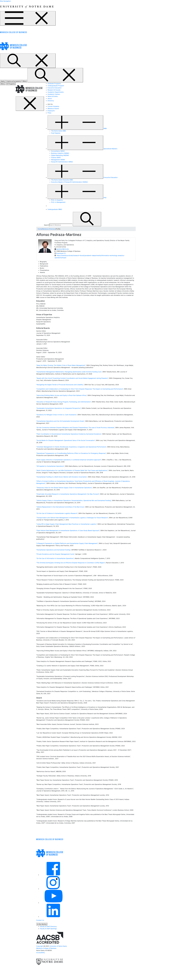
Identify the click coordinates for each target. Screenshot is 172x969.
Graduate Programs (54, 83)
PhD (105, 198)
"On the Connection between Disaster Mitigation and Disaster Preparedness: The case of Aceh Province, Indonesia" (75, 427)
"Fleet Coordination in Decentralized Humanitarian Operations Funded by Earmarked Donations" (68, 434)
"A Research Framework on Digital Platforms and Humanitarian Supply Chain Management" (67, 543)
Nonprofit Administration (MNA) (62, 162)
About (50, 98)
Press (49, 113)
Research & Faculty (54, 90)
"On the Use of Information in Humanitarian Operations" (55, 558)
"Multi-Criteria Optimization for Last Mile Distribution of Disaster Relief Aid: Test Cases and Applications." (72, 470)
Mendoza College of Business (46, 948)
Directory (51, 101)
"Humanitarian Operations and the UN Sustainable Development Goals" (60, 421)
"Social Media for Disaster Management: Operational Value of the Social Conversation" (65, 440)
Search (46, 225)
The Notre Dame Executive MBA (62, 180)
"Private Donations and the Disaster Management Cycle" (55, 554)
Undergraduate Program (56, 86)
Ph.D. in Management (58, 202)
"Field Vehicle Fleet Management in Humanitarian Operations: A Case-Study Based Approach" (68, 530)
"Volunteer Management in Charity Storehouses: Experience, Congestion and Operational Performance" (71, 447)
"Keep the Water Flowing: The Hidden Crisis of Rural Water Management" (60, 365)
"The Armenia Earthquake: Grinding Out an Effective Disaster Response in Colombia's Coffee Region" (70, 563)
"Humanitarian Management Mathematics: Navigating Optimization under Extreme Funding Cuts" (69, 372)
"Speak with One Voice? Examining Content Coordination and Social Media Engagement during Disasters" (72, 378)
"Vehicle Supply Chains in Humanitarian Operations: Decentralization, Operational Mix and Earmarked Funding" (73, 500)
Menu (2, 84)
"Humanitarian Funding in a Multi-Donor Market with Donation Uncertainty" (61, 477)
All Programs (10, 84)
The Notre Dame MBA (58, 131)
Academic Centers (54, 94)
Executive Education (54, 88)
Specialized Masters (110, 149)
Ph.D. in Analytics (57, 200)
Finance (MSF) (56, 157)
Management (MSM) (58, 160)
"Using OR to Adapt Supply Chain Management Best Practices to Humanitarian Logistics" (66, 524)
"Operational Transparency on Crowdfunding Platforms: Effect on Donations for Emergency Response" (71, 453)
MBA (105, 128)
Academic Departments (56, 92)
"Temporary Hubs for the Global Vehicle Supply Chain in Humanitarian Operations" (64, 487)
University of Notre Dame (58, 946)
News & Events (53, 96)
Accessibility (40, 952)
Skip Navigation (5, 1)
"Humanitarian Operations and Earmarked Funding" (53, 550)
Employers (51, 111)
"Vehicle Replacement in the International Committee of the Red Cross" (60, 507)
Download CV (61, 253)
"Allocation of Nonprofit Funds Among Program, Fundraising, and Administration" (63, 402)
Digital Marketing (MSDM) (60, 155)
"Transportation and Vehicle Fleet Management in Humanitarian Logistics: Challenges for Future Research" (72, 518)
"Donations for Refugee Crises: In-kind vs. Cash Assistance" (56, 415)
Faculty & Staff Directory (48, 926)
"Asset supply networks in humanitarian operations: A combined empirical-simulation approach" (68, 460)
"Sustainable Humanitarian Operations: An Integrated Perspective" (58, 408)
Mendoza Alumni (53, 108)
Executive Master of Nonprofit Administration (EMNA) (69, 182)
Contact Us (40, 920)
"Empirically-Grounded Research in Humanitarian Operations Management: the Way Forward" (67, 494)
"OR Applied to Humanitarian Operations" (50, 466)
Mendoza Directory (48, 229)
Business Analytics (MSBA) (60, 153)
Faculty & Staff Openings (48, 928)
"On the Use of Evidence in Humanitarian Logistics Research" (56, 513)
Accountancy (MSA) (58, 151)
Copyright (39, 946)
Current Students (53, 106)
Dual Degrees (55, 133)
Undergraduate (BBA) (55, 209)
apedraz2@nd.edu (62, 249)
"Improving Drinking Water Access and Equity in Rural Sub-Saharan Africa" (61, 395)
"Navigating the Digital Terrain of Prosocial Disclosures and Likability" (59, 385)
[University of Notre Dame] (27, 6)
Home (40, 229)
